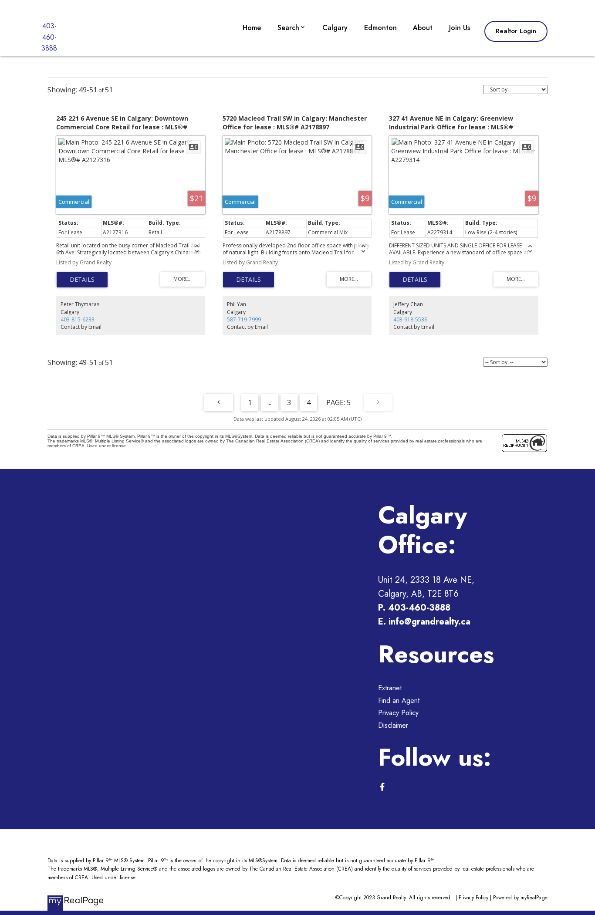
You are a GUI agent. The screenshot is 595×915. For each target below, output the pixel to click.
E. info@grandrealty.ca (424, 621)
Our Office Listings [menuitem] (308, 53)
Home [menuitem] (252, 28)
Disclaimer (393, 725)
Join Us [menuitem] (459, 28)
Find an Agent (398, 701)
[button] (516, 31)
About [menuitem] (423, 28)
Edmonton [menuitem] (380, 28)
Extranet (390, 688)
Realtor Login (516, 31)
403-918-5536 (410, 319)
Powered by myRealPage (520, 897)
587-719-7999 (244, 319)
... (269, 402)
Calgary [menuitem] (335, 28)
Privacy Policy (398, 713)
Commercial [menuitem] (297, 73)
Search (288, 28)
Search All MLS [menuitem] (303, 93)
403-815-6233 (78, 319)
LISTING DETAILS (82, 279)
